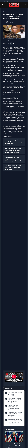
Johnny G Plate (20, 52)
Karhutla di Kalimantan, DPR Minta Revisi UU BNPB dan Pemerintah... (13, 167)
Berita (10, 11)
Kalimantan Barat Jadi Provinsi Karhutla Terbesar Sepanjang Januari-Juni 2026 (14, 141)
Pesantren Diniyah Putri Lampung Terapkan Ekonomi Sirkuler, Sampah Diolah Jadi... (13, 159)
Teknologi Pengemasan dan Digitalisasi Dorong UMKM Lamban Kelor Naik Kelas (13, 150)
